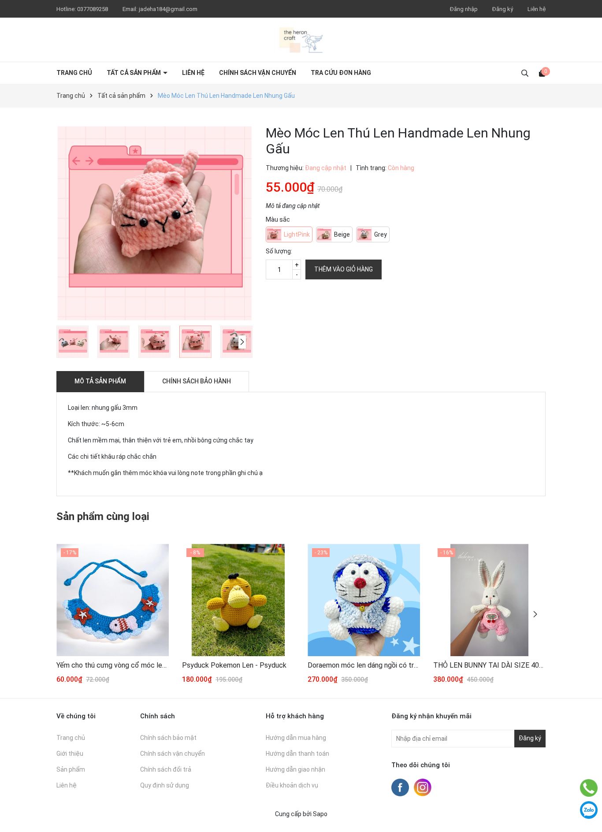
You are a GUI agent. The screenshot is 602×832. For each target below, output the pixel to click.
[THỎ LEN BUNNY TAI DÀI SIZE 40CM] (489, 600)
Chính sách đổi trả (165, 769)
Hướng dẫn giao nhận (295, 769)
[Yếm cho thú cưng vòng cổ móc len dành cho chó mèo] (112, 600)
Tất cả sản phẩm (134, 72)
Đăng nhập (464, 9)
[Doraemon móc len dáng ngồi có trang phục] (364, 600)
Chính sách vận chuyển (257, 72)
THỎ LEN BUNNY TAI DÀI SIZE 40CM (489, 665)
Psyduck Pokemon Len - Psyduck (234, 665)
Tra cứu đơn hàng (341, 72)
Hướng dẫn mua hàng (296, 737)
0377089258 (93, 9)
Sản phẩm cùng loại (102, 516)
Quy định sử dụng (164, 785)
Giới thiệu (69, 753)
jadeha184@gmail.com (168, 9)
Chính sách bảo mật (168, 737)
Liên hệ (537, 9)
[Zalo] (589, 810)
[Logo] (301, 40)
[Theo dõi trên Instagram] (422, 786)
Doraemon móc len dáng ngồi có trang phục (364, 665)
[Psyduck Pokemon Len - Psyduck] (238, 600)
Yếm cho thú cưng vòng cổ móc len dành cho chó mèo (112, 665)
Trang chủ (74, 72)
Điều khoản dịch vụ (292, 785)
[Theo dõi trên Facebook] (400, 786)
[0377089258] (589, 788)
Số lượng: (279, 251)
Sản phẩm (70, 769)
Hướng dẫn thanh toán (297, 753)
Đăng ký (502, 9)
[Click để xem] (154, 223)
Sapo (320, 813)
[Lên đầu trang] (589, 766)
